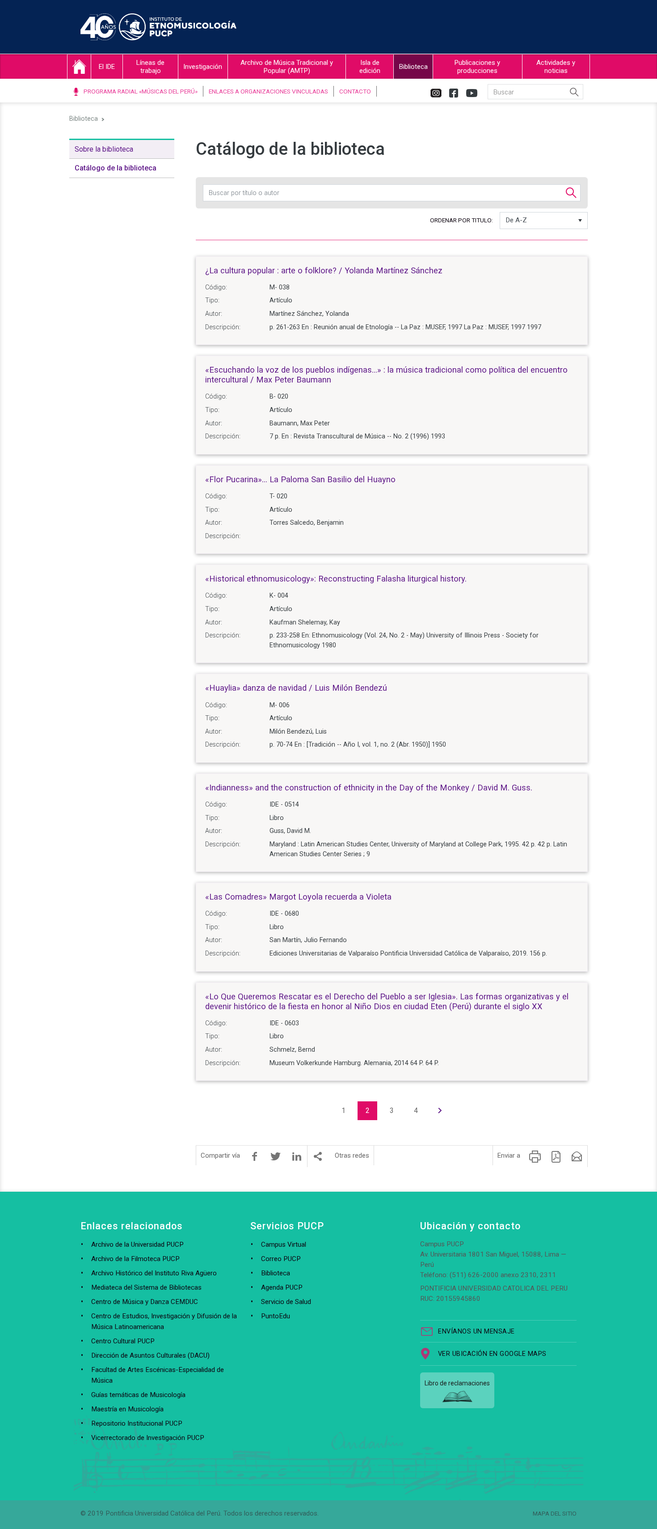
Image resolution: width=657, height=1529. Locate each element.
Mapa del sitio (555, 1513)
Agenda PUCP (282, 1287)
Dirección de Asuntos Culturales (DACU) (150, 1355)
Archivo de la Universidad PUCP (137, 1244)
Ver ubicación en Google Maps (492, 1354)
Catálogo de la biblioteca (115, 168)
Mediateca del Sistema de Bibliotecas (146, 1287)
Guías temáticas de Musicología (138, 1395)
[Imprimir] (535, 1156)
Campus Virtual (283, 1244)
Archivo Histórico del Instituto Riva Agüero (154, 1273)
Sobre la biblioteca (104, 149)
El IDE (107, 67)
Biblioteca (413, 67)
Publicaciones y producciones (477, 67)
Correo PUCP (281, 1259)
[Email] (577, 1156)
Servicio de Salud (286, 1302)
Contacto (355, 91)
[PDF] (556, 1156)
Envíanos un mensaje (476, 1331)
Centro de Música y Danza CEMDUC (144, 1302)
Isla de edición (369, 67)
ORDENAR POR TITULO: (461, 220)
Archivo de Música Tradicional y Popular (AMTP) (286, 67)
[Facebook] (254, 1156)
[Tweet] (275, 1156)
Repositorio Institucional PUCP (136, 1423)
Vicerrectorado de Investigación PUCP (147, 1438)
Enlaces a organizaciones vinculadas (268, 91)
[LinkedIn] (296, 1156)
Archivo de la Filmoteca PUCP (135, 1259)
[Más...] (317, 1156)
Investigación (202, 67)
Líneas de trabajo (150, 67)
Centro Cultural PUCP (123, 1341)
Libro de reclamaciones (457, 1383)
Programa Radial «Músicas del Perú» (141, 91)
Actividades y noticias (555, 67)
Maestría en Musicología (127, 1409)
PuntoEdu (275, 1316)
